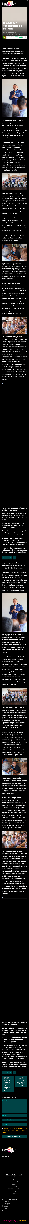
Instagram (7, 1203)
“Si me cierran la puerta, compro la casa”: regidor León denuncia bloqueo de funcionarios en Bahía (14, 533)
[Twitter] (7, 557)
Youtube (6, 1211)
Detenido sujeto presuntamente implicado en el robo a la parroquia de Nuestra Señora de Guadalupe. (14, 550)
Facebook (7, 1201)
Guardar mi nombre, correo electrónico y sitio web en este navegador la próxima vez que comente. (14, 1130)
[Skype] (3, 1206)
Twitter (6, 1208)
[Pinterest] (10, 557)
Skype (6, 1206)
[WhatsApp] (14, 557)
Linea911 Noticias (22, 1220)
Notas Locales (11, 32)
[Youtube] (3, 1211)
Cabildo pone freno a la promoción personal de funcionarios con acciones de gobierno (14, 525)
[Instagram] (3, 1204)
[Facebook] (3, 557)
